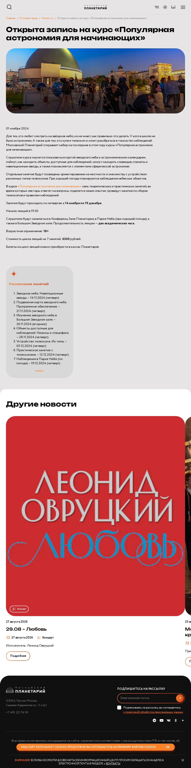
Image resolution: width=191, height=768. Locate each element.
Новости (47, 18)
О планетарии (28, 18)
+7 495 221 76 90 (17, 712)
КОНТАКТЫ (113, 764)
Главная (10, 18)
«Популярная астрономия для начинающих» (49, 186)
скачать (39, 371)
